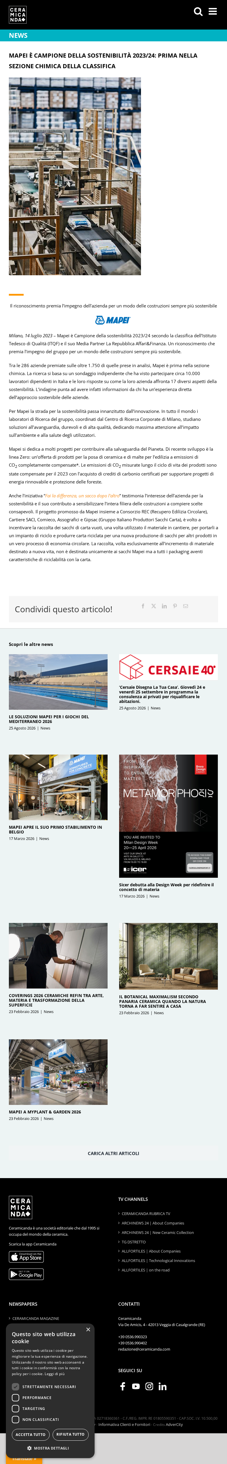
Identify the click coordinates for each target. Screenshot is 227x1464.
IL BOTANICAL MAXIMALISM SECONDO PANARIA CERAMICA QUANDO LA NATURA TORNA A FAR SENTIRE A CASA (162, 1001)
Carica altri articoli (113, 1153)
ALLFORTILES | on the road (146, 1270)
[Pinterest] (175, 606)
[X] (153, 606)
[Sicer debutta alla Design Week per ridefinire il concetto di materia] (168, 816)
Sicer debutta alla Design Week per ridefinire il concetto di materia (166, 887)
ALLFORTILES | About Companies (151, 1251)
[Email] (185, 606)
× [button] (88, 1330)
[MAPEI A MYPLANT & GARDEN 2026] (58, 1072)
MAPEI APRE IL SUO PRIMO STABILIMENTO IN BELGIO (55, 829)
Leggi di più (54, 1373)
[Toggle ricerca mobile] (198, 11)
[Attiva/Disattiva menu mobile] (213, 11)
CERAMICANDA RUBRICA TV (146, 1213)
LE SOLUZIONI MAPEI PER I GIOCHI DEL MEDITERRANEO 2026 (49, 719)
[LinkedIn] (164, 606)
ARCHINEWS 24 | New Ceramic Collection (158, 1232)
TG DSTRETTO (134, 1242)
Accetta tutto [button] (31, 1434)
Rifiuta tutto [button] (70, 1434)
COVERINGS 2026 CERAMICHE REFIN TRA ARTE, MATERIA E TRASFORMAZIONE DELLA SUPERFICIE (56, 1000)
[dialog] (50, 1390)
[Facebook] (143, 606)
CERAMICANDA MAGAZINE (35, 1318)
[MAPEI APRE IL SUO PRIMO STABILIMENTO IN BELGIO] (58, 787)
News (45, 728)
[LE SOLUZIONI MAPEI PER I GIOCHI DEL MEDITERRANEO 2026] (58, 682)
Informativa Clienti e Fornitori (124, 1424)
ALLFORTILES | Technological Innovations (158, 1260)
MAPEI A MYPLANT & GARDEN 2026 (45, 1112)
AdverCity (174, 1424)
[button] (50, 1448)
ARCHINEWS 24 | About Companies (153, 1223)
